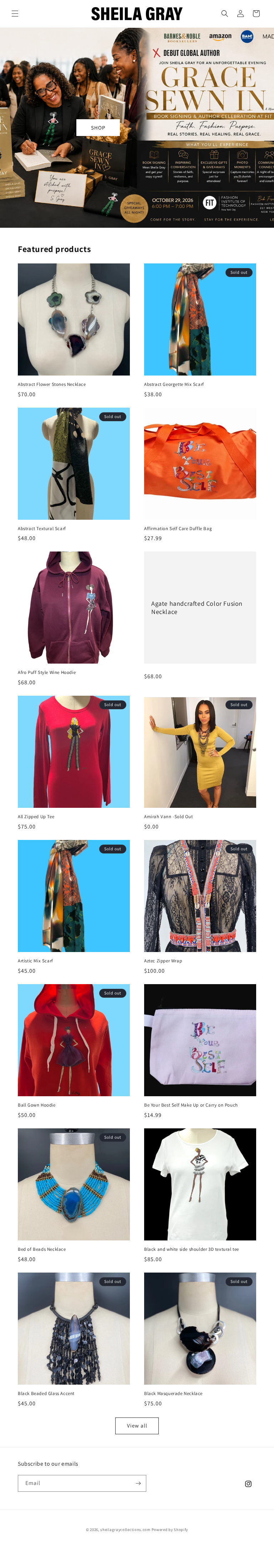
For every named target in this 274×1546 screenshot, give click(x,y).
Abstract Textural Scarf (42, 529)
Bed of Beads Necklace (42, 1249)
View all (137, 1425)
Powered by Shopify (170, 1529)
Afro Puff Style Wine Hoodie (47, 672)
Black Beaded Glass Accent (46, 1393)
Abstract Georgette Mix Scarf (174, 384)
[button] (15, 13)
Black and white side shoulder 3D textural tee (191, 1249)
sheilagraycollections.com (125, 1529)
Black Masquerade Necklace (173, 1393)
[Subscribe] (138, 1483)
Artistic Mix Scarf (35, 961)
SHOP (98, 127)
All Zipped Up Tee (36, 817)
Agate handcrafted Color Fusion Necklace (197, 607)
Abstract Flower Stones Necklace (52, 384)
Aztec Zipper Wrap (163, 961)
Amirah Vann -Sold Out (168, 817)
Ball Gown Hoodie (37, 1105)
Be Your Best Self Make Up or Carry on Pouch (191, 1105)
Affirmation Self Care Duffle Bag (178, 529)
